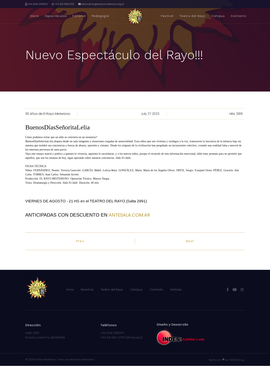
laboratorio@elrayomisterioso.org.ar (102, 4)
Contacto (238, 16)
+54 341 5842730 (64, 4)
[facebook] (228, 289)
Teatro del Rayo (192, 16)
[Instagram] (242, 289)
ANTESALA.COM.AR (129, 215)
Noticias (176, 290)
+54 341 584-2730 (112, 337)
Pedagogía (100, 16)
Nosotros (87, 290)
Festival (167, 16)
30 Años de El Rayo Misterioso (47, 113)
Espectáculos (56, 16)
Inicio (34, 16)
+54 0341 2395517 (37, 4)
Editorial (79, 16)
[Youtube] (235, 289)
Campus (218, 16)
